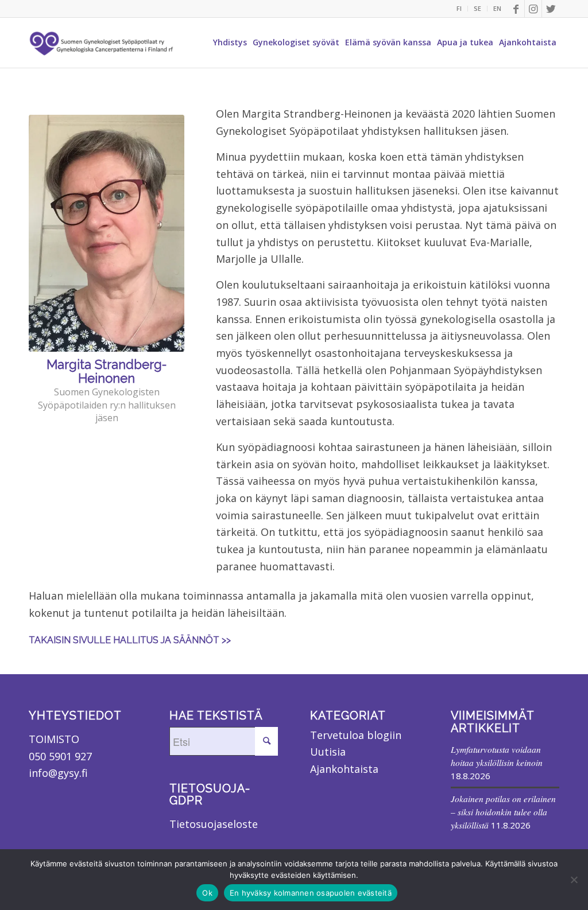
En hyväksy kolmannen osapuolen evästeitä (311, 892)
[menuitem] (459, 8)
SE (477, 8)
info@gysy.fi (58, 773)
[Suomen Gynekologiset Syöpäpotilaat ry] (102, 42)
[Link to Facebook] (516, 8)
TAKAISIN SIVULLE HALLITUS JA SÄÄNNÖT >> (130, 640)
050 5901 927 (60, 756)
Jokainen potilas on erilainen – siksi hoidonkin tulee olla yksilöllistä (503, 812)
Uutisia (328, 752)
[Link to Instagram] (533, 8)
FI (459, 8)
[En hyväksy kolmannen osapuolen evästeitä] (573, 879)
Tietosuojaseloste (213, 824)
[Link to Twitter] (550, 8)
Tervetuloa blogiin (355, 735)
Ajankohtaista (344, 769)
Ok (207, 892)
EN (497, 8)
